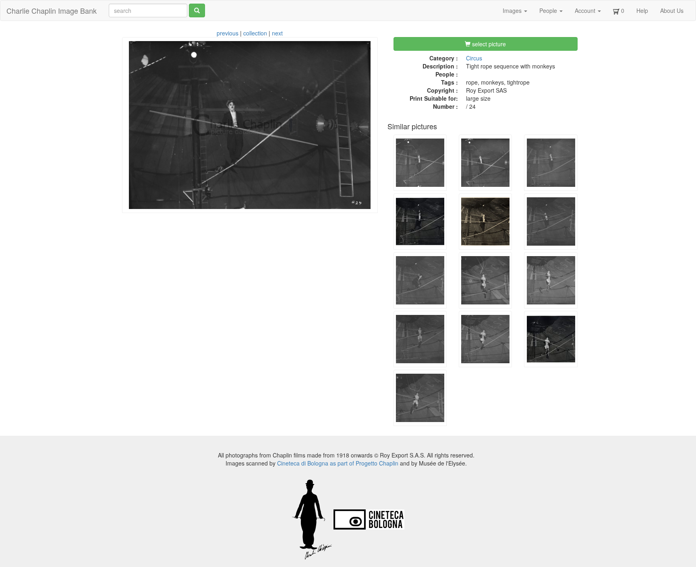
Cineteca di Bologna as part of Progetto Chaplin (337, 463)
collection (255, 33)
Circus (474, 58)
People (549, 10)
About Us (672, 10)
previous (227, 33)
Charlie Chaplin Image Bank (51, 10)
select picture (488, 44)
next (277, 33)
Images (513, 10)
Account (586, 10)
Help (642, 10)
